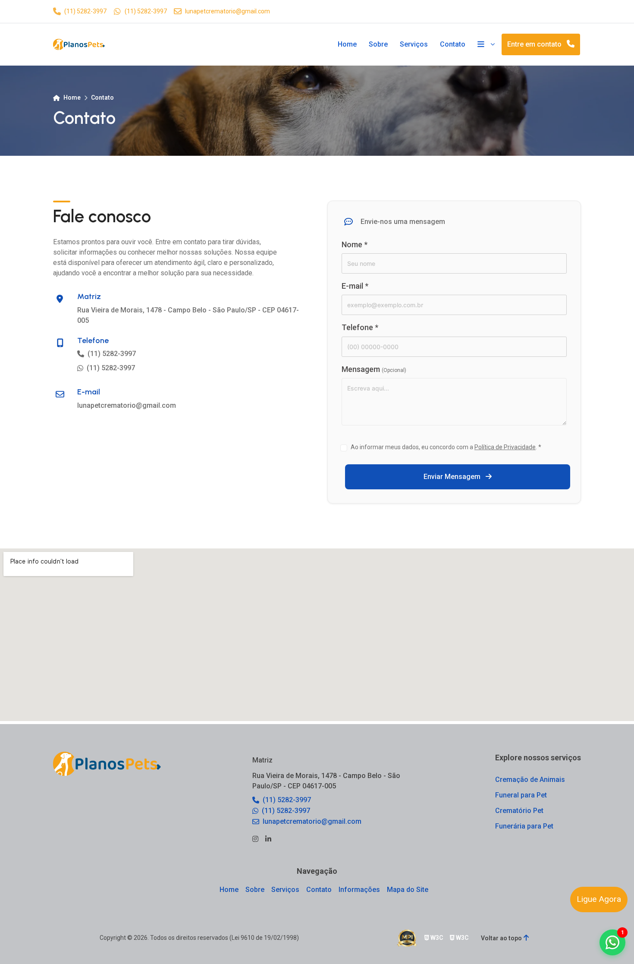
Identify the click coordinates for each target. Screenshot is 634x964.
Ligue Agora (599, 899)
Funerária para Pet (524, 826)
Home (347, 44)
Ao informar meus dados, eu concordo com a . (446, 447)
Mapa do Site (407, 889)
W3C (436, 937)
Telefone (360, 327)
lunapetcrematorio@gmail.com (227, 11)
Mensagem (374, 369)
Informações (359, 889)
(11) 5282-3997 (85, 11)
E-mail (355, 285)
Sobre (378, 44)
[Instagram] (255, 839)
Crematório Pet (519, 810)
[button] (612, 942)
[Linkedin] (268, 839)
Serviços (414, 44)
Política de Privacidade (505, 447)
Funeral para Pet (521, 795)
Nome (354, 244)
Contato (452, 44)
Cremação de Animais (530, 779)
